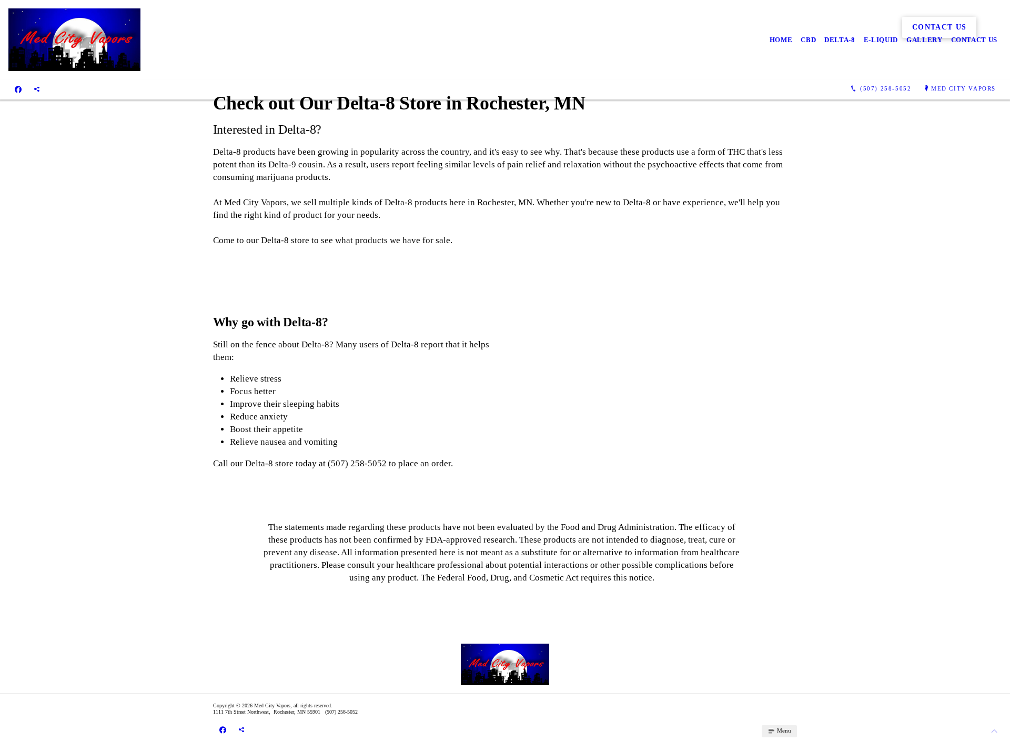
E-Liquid (881, 40)
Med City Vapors (963, 88)
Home (781, 40)
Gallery (924, 40)
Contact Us (974, 40)
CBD (808, 40)
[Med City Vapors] (74, 39)
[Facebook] (18, 89)
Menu (783, 730)
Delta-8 (839, 40)
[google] (37, 89)
